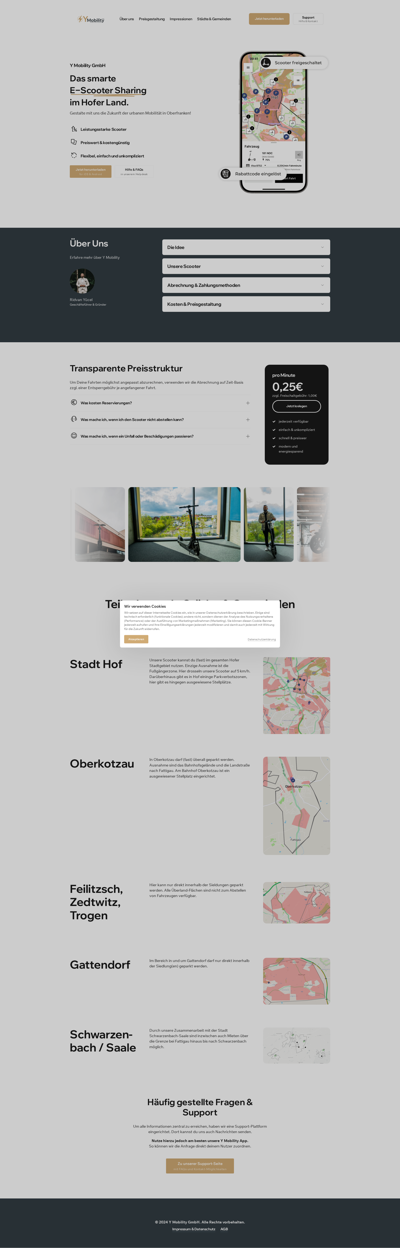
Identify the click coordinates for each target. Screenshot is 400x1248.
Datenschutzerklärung (262, 639)
